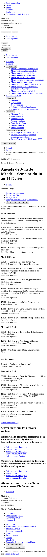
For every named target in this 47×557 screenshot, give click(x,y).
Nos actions (11, 66)
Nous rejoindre (12, 38)
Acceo (8, 533)
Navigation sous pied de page (17, 14)
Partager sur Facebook (15, 193)
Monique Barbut (17, 114)
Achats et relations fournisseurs (23, 107)
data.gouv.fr (10, 520)
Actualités (10, 62)
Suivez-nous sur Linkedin (16, 454)
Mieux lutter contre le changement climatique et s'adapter (24, 88)
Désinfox (9, 64)
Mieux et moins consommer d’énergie (26, 84)
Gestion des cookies (14, 545)
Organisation (16, 103)
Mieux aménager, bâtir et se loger (24, 71)
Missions (14, 100)
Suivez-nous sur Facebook (16, 447)
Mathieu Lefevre (17, 125)
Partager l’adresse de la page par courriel (22, 200)
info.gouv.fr (10, 513)
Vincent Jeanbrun (18, 121)
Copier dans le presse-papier (17, 202)
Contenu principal (13, 3)
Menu (8, 5)
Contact (9, 538)
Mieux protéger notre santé (21, 82)
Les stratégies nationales (16, 130)
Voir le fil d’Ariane (8, 144)
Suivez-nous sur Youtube (16, 456)
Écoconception (12, 535)
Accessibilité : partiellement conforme (21, 526)
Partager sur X (11, 197)
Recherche (10, 10)
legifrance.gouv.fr (13, 518)
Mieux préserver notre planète (23, 78)
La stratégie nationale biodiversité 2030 (26, 139)
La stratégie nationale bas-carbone (24, 132)
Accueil (9, 148)
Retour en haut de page (10, 423)
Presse (8, 150)
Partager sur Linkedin (14, 195)
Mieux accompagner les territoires (24, 69)
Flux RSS (10, 540)
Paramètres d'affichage (15, 547)
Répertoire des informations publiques (21, 542)
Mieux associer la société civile (23, 91)
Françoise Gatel (17, 116)
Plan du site (10, 524)
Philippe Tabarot (17, 119)
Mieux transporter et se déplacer (23, 73)
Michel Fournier (17, 128)
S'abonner (10, 492)
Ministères (11, 98)
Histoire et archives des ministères (24, 109)
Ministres (10, 112)
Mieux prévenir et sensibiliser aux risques (27, 80)
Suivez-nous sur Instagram (16, 451)
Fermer (4, 43)
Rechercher (10, 12)
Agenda (9, 184)
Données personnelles (14, 531)
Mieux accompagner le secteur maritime (26, 93)
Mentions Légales (13, 529)
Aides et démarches (13, 95)
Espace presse (11, 36)
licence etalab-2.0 (12, 554)
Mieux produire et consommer (23, 75)
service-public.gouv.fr (14, 515)
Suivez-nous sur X (13, 449)
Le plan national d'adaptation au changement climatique (23, 136)
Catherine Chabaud (18, 123)
